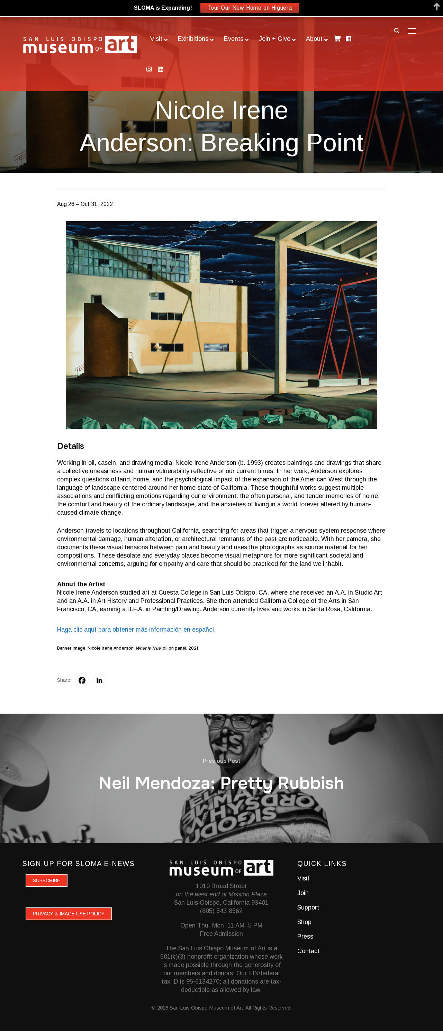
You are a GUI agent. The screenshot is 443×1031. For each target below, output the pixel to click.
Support (308, 907)
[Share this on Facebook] (82, 680)
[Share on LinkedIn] (99, 680)
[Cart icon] (337, 38)
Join (303, 892)
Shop (304, 922)
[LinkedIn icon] (160, 69)
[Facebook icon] (348, 38)
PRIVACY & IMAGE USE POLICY (69, 913)
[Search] (397, 30)
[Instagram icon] (149, 69)
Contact (308, 951)
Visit (303, 878)
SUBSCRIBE (46, 880)
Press (305, 936)
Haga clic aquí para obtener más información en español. (136, 629)
